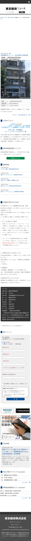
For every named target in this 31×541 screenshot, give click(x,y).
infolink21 (15, 427)
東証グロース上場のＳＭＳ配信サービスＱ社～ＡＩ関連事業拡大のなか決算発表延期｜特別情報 (15, 451)
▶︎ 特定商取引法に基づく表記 (15, 527)
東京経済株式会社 (15, 518)
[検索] (22, 12)
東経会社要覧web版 (7, 411)
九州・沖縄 (7, 17)
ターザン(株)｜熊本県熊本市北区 (10, 169)
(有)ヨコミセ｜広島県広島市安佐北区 (11, 186)
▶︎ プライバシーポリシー (15, 522)
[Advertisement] (15, 36)
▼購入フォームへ (15, 158)
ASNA (27, 109)
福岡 (12, 17)
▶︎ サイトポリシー (15, 524)
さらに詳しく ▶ (26, 482)
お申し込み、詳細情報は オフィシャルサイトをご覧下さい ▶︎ (15, 130)
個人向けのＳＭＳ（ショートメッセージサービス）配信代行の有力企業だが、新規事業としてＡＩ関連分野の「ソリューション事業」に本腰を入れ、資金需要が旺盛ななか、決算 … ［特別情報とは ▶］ (15, 460)
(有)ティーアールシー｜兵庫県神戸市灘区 (12, 191)
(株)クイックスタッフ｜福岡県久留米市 (12, 175)
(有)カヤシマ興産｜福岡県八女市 (10, 180)
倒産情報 (23, 114)
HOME (2, 17)
